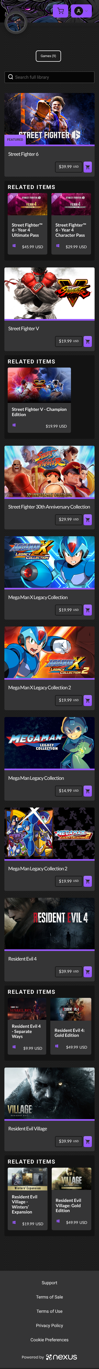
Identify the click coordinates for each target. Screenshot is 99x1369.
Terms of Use (50, 1311)
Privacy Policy (49, 1325)
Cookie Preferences (50, 1339)
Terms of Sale (49, 1297)
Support (49, 1282)
